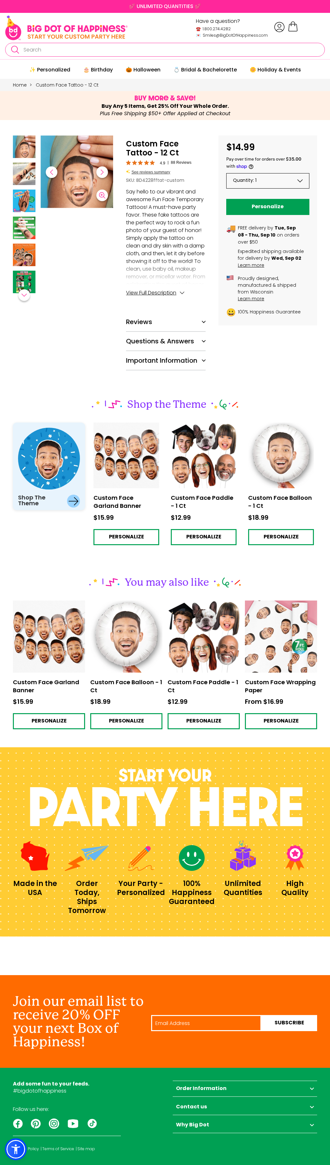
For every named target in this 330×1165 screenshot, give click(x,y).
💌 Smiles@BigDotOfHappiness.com (232, 35)
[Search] (15, 50)
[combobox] (165, 50)
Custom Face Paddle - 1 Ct (200, 428)
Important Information (161, 360)
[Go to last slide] (51, 172)
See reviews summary (150, 172)
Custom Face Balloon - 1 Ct (278, 428)
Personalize (268, 207)
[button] (24, 147)
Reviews (139, 321)
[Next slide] (102, 172)
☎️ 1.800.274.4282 (213, 29)
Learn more (251, 265)
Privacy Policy (26, 1148)
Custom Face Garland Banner (121, 428)
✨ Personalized (49, 69)
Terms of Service (58, 1148)
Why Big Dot (192, 1125)
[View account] (279, 27)
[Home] (66, 27)
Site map (86, 1148)
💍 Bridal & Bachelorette (205, 69)
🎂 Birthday (98, 69)
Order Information (201, 1088)
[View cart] (293, 30)
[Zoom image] (102, 195)
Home (20, 85)
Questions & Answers (160, 341)
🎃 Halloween (143, 69)
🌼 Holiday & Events (275, 69)
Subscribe (289, 1023)
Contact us (191, 1107)
